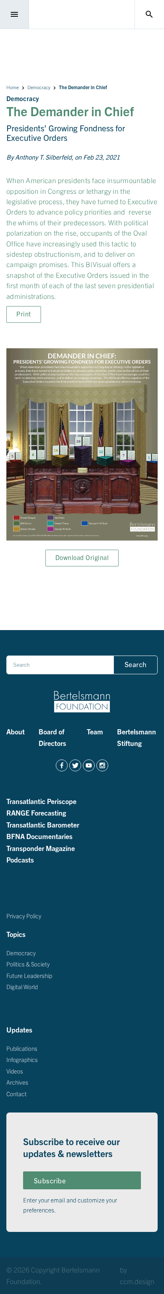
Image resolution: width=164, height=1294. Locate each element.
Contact (16, 1093)
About (15, 731)
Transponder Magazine (40, 847)
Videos (14, 1071)
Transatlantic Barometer (42, 824)
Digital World (22, 986)
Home (12, 87)
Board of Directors (52, 737)
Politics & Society (28, 964)
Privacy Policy (23, 915)
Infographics (22, 1059)
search (149, 14)
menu (14, 14)
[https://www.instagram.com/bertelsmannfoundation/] (102, 765)
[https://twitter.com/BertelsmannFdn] (75, 765)
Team (95, 731)
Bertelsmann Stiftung (136, 737)
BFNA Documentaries (39, 835)
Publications (21, 1048)
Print (23, 314)
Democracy (38, 87)
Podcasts (20, 859)
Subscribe (50, 1180)
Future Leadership (29, 975)
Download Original (82, 557)
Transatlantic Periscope (41, 800)
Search (136, 664)
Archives (17, 1082)
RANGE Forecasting (36, 812)
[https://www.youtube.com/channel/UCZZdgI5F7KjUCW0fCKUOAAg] (89, 765)
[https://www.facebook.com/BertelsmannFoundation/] (62, 765)
